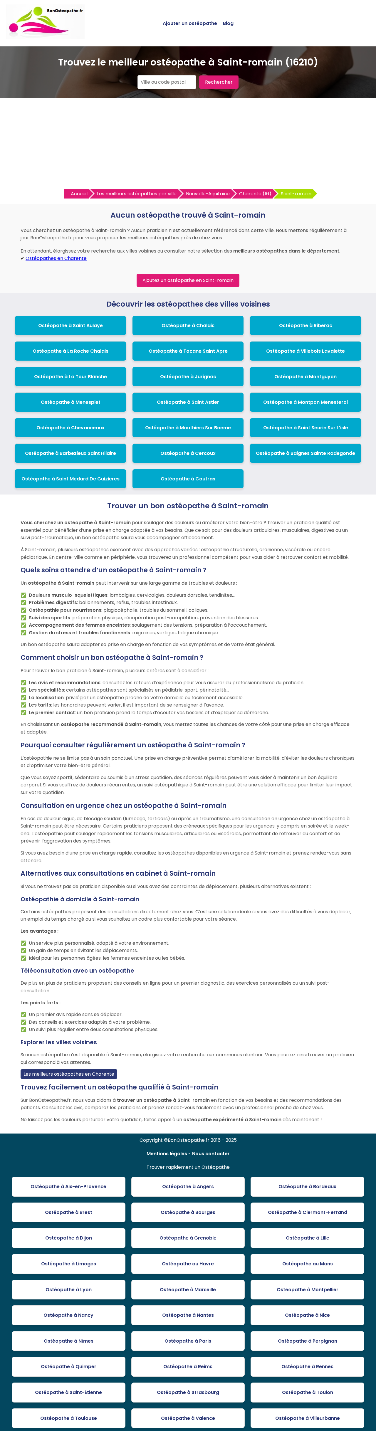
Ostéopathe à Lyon (69, 1289)
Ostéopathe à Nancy (68, 1315)
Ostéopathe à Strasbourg (188, 1392)
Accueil (79, 193)
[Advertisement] (188, 145)
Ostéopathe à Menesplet (70, 402)
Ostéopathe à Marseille (188, 1289)
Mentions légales (167, 1153)
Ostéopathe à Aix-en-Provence (68, 1186)
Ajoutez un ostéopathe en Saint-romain (188, 280)
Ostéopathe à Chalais (188, 325)
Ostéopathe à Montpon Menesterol (305, 402)
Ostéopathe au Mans (307, 1263)
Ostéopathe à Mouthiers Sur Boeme (188, 427)
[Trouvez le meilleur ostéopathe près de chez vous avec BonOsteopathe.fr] (45, 37)
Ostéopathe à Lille (307, 1238)
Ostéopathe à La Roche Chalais (70, 351)
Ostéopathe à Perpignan (307, 1341)
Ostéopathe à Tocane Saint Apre (188, 351)
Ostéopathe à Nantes (188, 1315)
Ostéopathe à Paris (187, 1341)
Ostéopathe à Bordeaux (307, 1186)
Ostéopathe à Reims (187, 1366)
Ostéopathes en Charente (56, 258)
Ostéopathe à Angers (188, 1186)
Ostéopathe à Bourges (188, 1212)
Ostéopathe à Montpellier (307, 1289)
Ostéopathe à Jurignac (188, 376)
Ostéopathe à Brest (68, 1212)
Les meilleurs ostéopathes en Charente (69, 1074)
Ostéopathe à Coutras (188, 478)
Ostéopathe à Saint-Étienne (68, 1392)
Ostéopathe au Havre (188, 1263)
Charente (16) (255, 193)
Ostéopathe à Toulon (307, 1392)
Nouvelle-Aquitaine (208, 193)
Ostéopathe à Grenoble (188, 1238)
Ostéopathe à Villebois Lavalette (305, 351)
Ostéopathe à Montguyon (305, 376)
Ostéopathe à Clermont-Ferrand (307, 1212)
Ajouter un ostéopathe (190, 23)
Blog (228, 23)
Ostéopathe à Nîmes (68, 1341)
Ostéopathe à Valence (188, 1418)
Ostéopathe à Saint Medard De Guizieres (70, 478)
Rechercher (219, 82)
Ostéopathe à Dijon (68, 1238)
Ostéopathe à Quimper (68, 1366)
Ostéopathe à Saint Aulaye (70, 325)
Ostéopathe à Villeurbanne (307, 1418)
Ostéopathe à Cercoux (188, 453)
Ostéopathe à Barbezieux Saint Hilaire (70, 453)
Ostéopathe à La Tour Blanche (70, 376)
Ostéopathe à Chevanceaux (70, 427)
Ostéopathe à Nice (307, 1315)
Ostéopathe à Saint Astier (188, 402)
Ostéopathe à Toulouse (68, 1418)
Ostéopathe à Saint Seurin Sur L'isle (305, 427)
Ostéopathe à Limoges (68, 1263)
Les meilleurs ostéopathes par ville (137, 193)
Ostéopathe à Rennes (307, 1366)
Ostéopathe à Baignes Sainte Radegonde (305, 453)
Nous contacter (211, 1153)
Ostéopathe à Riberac (305, 325)
